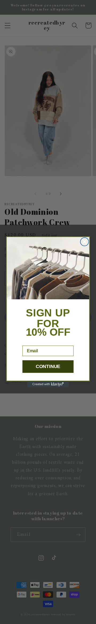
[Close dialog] (84, 242)
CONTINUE (48, 366)
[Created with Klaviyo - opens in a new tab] (48, 384)
